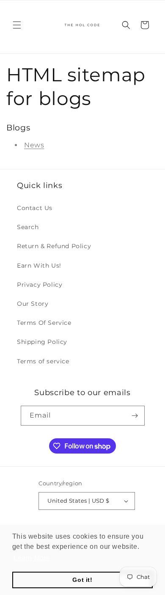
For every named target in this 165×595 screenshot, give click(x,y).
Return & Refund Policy (54, 246)
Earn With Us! (39, 265)
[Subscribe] (135, 416)
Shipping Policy (42, 342)
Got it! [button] (82, 579)
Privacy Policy (39, 284)
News (34, 145)
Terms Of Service (44, 323)
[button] (17, 25)
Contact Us (34, 208)
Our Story (32, 303)
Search (28, 227)
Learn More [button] (32, 558)
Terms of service (43, 361)
